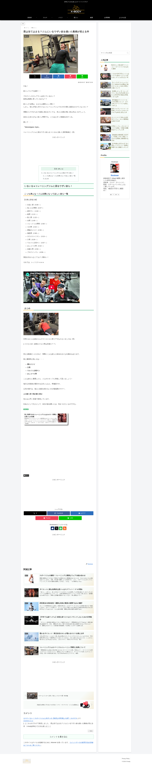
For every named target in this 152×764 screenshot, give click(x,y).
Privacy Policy (126, 758)
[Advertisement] (58, 151)
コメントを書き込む (59, 737)
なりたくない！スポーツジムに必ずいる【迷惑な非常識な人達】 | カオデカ (50, 718)
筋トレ (26, 475)
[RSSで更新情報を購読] (64, 528)
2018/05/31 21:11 (28, 721)
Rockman (115, 175)
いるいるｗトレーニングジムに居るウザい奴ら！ (58, 173)
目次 (55, 169)
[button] (127, 53)
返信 (91, 731)
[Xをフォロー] (56, 528)
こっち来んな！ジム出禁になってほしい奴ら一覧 (60, 176)
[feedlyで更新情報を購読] (60, 528)
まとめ (47, 178)
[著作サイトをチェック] (52, 528)
